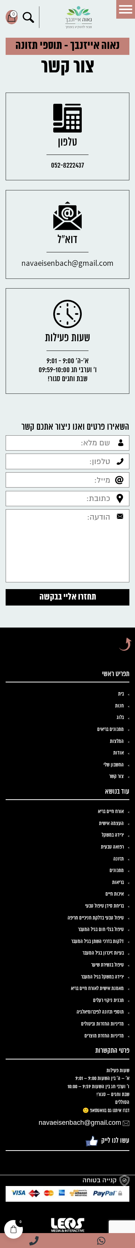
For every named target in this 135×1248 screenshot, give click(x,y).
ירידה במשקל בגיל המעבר (102, 977)
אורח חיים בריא (111, 812)
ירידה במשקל (113, 835)
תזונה (118, 859)
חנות (119, 706)
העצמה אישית (111, 824)
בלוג (120, 718)
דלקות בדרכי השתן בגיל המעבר (97, 942)
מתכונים (117, 871)
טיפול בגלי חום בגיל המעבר (101, 930)
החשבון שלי (114, 765)
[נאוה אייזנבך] (79, 17)
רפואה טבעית (112, 847)
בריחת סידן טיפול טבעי (104, 906)
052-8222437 (67, 165)
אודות (118, 753)
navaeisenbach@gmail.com (67, 263)
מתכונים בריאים (110, 729)
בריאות (118, 883)
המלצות (117, 741)
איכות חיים (114, 894)
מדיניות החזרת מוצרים (104, 1036)
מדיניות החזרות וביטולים (102, 1024)
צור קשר (116, 777)
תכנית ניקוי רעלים (108, 1001)
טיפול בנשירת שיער (107, 965)
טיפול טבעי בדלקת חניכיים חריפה (96, 918)
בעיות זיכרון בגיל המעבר (103, 953)
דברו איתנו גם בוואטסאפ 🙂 (105, 1111)
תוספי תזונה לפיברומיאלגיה (100, 1012)
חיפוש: (28, 17)
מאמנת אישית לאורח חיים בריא (97, 989)
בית (121, 694)
